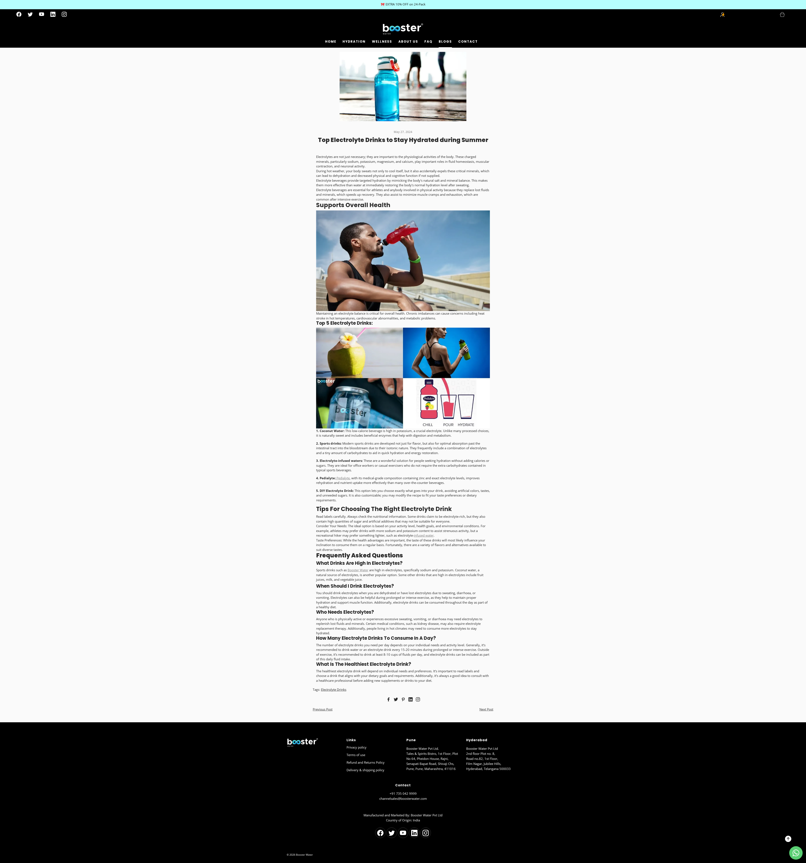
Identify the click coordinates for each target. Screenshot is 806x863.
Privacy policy (356, 747)
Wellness (382, 41)
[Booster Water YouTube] (41, 14)
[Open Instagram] (417, 699)
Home (330, 41)
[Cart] (784, 14)
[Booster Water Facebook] (19, 14)
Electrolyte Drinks (333, 689)
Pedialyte (343, 478)
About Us (408, 41)
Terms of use (356, 755)
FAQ (428, 41)
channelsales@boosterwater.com (403, 798)
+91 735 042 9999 (403, 793)
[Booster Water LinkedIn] (53, 14)
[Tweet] (395, 699)
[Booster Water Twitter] (30, 14)
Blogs (445, 41)
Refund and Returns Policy (366, 762)
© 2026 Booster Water (300, 854)
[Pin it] (402, 699)
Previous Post (322, 709)
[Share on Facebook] (388, 699)
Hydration (354, 41)
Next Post (486, 709)
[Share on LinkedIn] (410, 699)
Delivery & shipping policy (365, 770)
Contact (468, 41)
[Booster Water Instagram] (64, 14)
